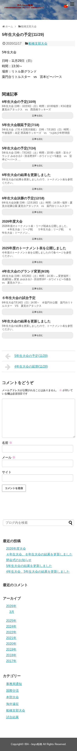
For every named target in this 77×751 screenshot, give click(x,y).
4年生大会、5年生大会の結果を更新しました (38, 571)
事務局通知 (14, 684)
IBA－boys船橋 (33, 744)
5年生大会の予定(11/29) (31, 355)
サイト (6, 472)
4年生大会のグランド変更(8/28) (25, 271)
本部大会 (12, 697)
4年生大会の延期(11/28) (31, 366)
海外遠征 (12, 704)
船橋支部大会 (37, 43)
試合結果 (12, 717)
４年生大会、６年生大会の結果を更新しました (39, 554)
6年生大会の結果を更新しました (26, 175)
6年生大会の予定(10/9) (19, 102)
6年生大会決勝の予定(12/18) (23, 198)
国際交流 (12, 690)
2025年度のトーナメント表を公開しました (34, 248)
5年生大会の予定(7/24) (19, 148)
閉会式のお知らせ (18, 560)
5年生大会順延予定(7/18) (20, 125)
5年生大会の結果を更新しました (26, 321)
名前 (7, 442)
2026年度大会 (12, 221)
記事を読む (37, 115)
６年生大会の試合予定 (19, 298)
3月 (11, 611)
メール (8, 457)
